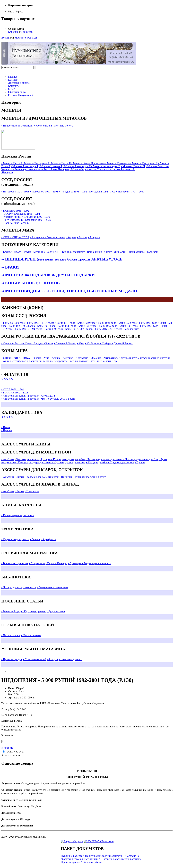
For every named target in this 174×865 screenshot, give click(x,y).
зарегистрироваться (26, 37)
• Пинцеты (65, 476)
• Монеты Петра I (11, 163)
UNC (10, 751)
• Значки (35, 539)
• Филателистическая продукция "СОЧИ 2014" (28, 395)
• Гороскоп (151, 251)
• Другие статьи (56, 611)
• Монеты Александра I (24, 166)
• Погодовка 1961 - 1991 (44, 191)
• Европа (82, 237)
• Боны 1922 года (127, 322)
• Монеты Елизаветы (117, 163)
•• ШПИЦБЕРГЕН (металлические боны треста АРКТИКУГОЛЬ (62, 259)
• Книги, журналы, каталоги (17, 515)
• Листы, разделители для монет (104, 459)
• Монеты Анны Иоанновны (88, 163)
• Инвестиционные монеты (17, 125)
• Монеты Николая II (133, 166)
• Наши (5, 427)
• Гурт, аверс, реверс (34, 611)
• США (5, 237)
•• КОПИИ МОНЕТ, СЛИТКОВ (30, 283)
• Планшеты (32, 491)
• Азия (61, 237)
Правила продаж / (71, 862)
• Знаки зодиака (135, 251)
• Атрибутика (48, 539)
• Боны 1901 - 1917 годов (39, 322)
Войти (5, 37)
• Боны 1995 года (53, 328)
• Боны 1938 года (66, 325)
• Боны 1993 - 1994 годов (27, 328)
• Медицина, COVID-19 (45, 251)
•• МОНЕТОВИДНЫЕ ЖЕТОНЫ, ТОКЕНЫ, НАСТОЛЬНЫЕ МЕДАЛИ (69, 291)
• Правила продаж (11, 659)
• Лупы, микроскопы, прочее (89, 476)
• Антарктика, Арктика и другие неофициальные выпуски (136, 357)
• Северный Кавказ (65, 343)
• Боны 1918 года (65, 322)
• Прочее (140, 462)
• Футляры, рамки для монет (68, 462)
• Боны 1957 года (107, 325)
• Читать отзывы (10, 635)
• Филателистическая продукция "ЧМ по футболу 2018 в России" (39, 398)
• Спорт (107, 251)
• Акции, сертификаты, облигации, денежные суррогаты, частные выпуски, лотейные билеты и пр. (59, 361)
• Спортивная (37, 563)
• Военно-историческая (14, 563)
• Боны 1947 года (87, 325)
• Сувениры (75, 563)
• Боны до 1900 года (13, 322)
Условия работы (93, 862)
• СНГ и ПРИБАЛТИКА (15, 357)
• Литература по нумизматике (18, 587)
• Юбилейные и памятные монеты (54, 125)
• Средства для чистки (121, 462)
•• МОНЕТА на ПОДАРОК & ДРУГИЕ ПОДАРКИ (48, 275)
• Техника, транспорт (72, 251)
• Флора (16, 251)
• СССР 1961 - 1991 (12, 389)
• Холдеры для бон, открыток (42, 476)
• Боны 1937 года (45, 325)
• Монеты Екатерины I (35, 163)
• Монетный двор (11, 611)
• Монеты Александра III (105, 166)
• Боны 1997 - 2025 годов (78, 328)
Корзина (13, 31)
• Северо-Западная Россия (38, 343)
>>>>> (7, 379)
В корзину (7, 747)
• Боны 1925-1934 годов (21, 325)
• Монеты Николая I (50, 166)
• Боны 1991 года (148, 325)
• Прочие (6, 430)
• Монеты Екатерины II (144, 163)
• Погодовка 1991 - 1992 (73, 191)
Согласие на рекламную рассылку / (122, 858)
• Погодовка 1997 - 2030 (130, 191)
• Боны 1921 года (106, 322)
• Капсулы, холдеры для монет (34, 462)
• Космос (6, 251)
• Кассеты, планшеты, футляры (33, 459)
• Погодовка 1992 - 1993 (102, 191)
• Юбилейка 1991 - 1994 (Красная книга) (20, 215)
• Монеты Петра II (60, 163)
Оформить (26, 31)
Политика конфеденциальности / (104, 855)
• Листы (19, 476)
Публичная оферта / (72, 855)
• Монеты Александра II (77, 166)
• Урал (80, 343)
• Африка (71, 237)
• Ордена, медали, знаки (15, 539)
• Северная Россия (12, 343)
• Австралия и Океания (43, 237)
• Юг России (92, 343)
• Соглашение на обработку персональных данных (52, 659)
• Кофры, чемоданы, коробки (68, 459)
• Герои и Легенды (56, 563)
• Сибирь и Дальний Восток (116, 343)
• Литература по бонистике (52, 587)
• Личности (119, 251)
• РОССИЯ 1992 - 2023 (14, 392)
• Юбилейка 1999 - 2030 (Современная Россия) (26, 221)
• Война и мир (93, 251)
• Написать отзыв (31, 635)
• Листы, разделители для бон (140, 459)
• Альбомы (7, 459)
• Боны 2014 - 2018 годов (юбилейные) (116, 328)
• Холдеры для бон (97, 462)
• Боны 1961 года (128, 325)
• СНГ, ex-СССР (19, 237)
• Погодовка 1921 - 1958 (15, 191)
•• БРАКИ (10, 267)
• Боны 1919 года (85, 322)
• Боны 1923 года (147, 322)
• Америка (94, 237)
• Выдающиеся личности (96, 563)
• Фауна (26, 251)
